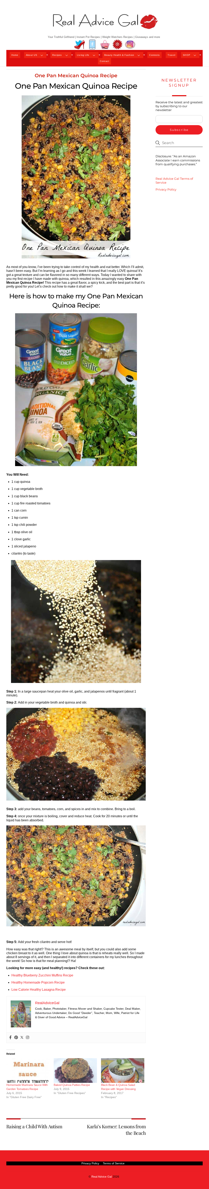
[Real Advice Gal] (104, 25)
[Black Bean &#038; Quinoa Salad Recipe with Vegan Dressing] (122, 1070)
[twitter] (79, 44)
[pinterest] (117, 44)
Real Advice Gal (101, 1176)
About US (31, 55)
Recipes (57, 55)
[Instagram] (27, 1038)
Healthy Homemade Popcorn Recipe (38, 982)
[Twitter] (22, 1038)
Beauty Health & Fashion (119, 55)
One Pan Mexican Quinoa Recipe (76, 75)
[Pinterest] (16, 1038)
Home (14, 55)
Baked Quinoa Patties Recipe (72, 1084)
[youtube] (104, 44)
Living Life (83, 55)
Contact (104, 61)
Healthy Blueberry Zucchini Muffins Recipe (42, 975)
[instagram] (130, 44)
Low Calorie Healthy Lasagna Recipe (38, 989)
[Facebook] (10, 1038)
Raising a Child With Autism (34, 1126)
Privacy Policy (166, 189)
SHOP (186, 55)
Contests (154, 55)
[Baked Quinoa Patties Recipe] (75, 1070)
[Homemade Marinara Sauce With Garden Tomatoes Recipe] (28, 1070)
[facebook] (92, 44)
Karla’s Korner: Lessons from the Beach (116, 1129)
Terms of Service (114, 1163)
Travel (171, 55)
